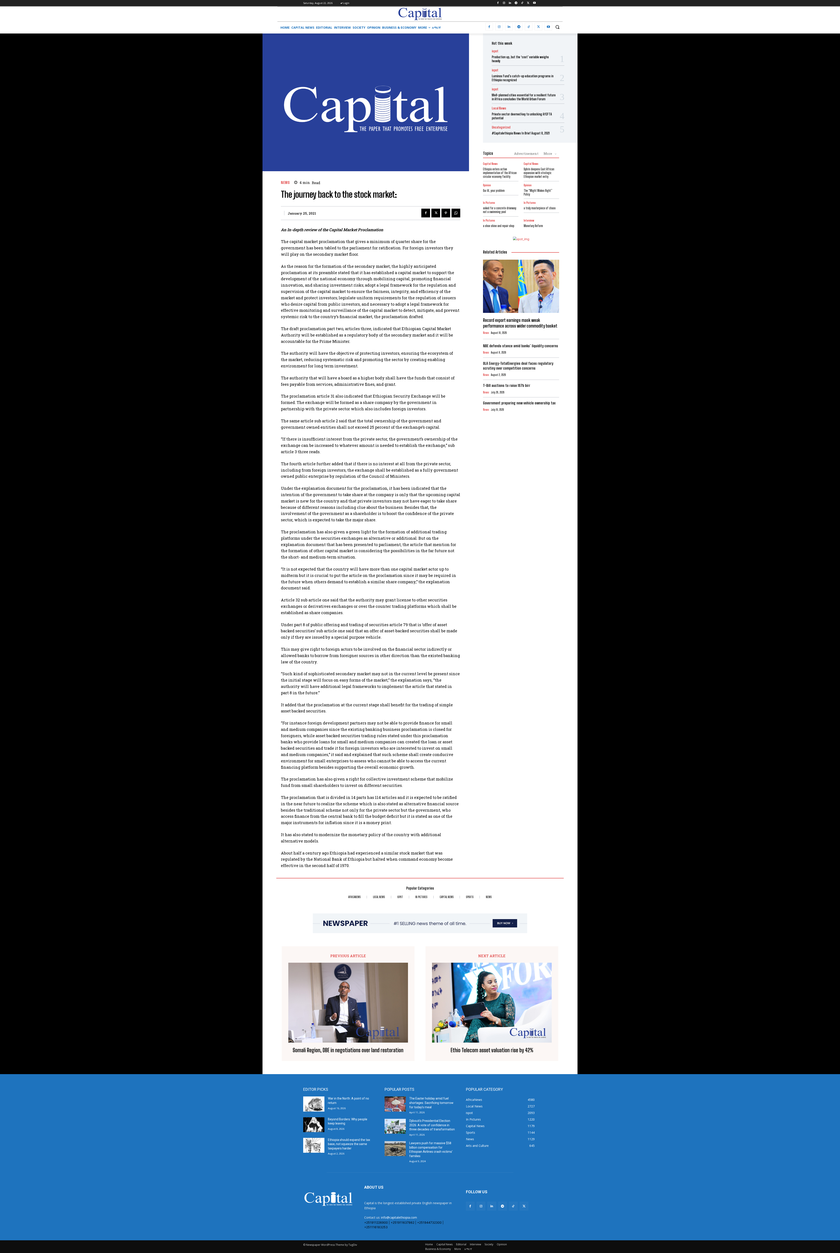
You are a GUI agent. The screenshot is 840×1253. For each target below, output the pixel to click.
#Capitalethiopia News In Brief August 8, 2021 (521, 133)
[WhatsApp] (456, 213)
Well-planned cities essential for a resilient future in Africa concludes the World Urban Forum (524, 97)
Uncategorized (501, 127)
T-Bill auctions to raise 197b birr (506, 385)
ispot (495, 51)
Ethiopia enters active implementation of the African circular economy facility (500, 172)
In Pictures (489, 202)
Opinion (487, 185)
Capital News (490, 163)
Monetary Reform (533, 226)
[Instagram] (503, 3)
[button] (557, 27)
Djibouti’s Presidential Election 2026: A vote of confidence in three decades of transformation (432, 1125)
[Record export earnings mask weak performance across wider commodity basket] (521, 286)
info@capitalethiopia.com (399, 1217)
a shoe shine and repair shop (498, 226)
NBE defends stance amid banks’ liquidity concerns (520, 346)
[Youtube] (534, 3)
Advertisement (526, 153)
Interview (529, 220)
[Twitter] (528, 3)
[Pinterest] (445, 213)
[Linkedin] (510, 3)
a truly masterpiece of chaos (540, 208)
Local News (499, 108)
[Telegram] (516, 3)
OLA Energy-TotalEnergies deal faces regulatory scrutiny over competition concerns (518, 365)
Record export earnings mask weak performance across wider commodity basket (520, 322)
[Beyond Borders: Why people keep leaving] (313, 1124)
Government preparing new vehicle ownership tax (519, 403)
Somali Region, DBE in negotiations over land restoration (348, 1050)
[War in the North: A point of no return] (313, 1103)
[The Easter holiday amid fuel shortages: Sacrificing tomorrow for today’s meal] (395, 1103)
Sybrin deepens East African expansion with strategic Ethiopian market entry (539, 172)
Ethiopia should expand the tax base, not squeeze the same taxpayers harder (349, 1144)
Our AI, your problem (494, 190)
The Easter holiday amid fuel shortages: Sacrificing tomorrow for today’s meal (431, 1103)
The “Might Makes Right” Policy (538, 192)
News (285, 182)
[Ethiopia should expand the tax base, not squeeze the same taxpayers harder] (313, 1145)
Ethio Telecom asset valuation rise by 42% (492, 1050)
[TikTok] (522, 3)
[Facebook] (497, 3)
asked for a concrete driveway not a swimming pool (499, 210)
